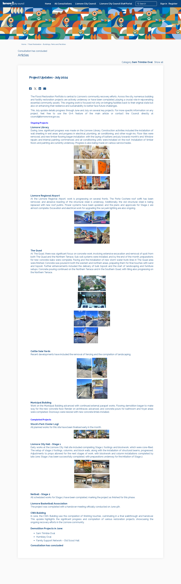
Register (173, 4)
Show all (158, 62)
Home (23, 44)
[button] (30, 88)
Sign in (163, 4)
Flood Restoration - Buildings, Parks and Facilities (47, 44)
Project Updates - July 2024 (48, 77)
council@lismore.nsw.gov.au (45, 116)
